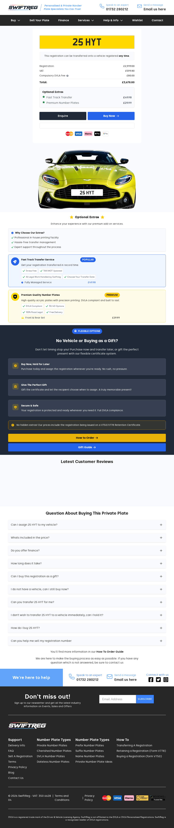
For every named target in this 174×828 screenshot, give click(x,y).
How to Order (85, 437)
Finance (63, 20)
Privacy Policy (17, 767)
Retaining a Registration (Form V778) (141, 750)
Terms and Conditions (62, 798)
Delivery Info (16, 745)
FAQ (11, 750)
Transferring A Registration (134, 745)
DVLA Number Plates (51, 756)
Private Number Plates (52, 745)
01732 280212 (117, 9)
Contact (157, 20)
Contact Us (15, 778)
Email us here (155, 9)
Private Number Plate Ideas (93, 761)
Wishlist (137, 20)
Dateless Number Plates (53, 761)
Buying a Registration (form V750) (139, 756)
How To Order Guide (110, 651)
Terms (12, 761)
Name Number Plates (89, 756)
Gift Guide (85, 447)
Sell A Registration (20, 756)
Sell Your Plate (39, 20)
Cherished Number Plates (54, 750)
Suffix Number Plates (89, 750)
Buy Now (109, 115)
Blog (11, 772)
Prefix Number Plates (89, 745)
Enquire (63, 115)
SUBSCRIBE (145, 699)
